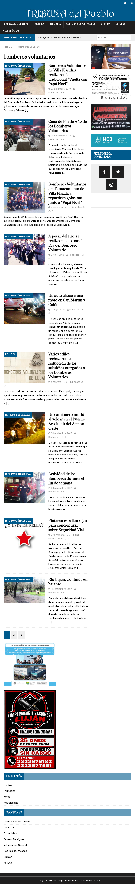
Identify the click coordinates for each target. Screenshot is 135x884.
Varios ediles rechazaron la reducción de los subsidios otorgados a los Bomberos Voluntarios (66, 365)
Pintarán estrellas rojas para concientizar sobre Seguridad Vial (67, 525)
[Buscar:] (113, 37)
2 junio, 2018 (57, 255)
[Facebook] (118, 3)
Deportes (55, 24)
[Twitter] (125, 3)
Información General (15, 24)
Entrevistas (10, 833)
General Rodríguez (14, 839)
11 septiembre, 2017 (61, 589)
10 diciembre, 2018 (61, 135)
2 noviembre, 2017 (60, 535)
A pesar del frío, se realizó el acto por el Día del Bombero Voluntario (65, 243)
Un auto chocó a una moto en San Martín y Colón (66, 300)
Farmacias (9, 791)
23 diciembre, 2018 (61, 89)
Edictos (120, 24)
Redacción (53, 92)
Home (7, 797)
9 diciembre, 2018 (60, 207)
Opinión (105, 24)
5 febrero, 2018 (59, 382)
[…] (26, 110)
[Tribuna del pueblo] (67, 18)
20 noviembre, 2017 (61, 488)
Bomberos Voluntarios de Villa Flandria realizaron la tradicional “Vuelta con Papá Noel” (67, 74)
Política (39, 24)
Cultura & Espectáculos (80, 24)
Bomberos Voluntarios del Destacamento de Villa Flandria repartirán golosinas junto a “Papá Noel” (67, 193)
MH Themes (94, 880)
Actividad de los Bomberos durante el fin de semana (66, 478)
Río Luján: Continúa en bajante (68, 581)
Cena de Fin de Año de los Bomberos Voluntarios (67, 126)
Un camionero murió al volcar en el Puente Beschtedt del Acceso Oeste (66, 421)
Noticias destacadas (15, 851)
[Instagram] (132, 3)
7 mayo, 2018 (58, 309)
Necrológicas (11, 31)
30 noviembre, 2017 (61, 433)
